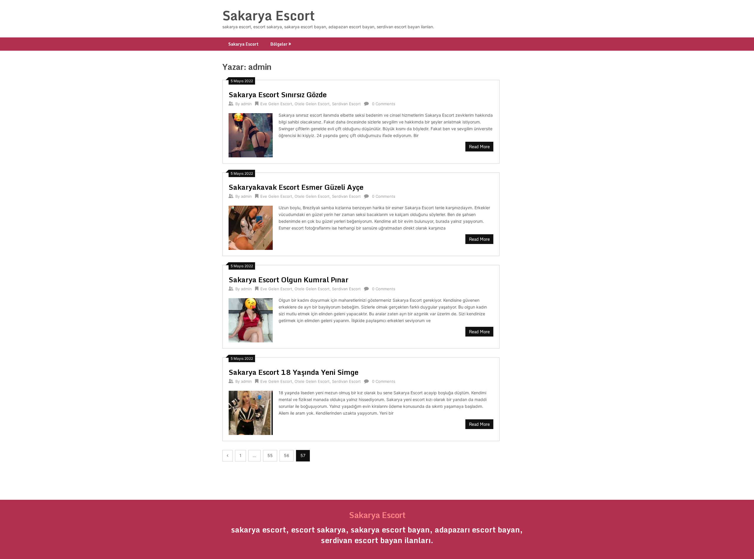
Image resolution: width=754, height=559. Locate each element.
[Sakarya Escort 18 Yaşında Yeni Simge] (251, 412)
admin (246, 103)
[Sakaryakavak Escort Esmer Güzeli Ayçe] (251, 227)
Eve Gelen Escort (276, 103)
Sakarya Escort (268, 15)
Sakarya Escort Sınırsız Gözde (278, 94)
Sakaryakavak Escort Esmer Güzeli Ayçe (296, 187)
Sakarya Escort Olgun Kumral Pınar (288, 279)
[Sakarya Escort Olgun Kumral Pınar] (251, 319)
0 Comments (383, 103)
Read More (479, 146)
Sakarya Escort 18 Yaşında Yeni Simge (293, 372)
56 (286, 455)
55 (270, 455)
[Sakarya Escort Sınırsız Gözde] (251, 134)
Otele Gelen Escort (312, 103)
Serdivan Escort (346, 103)
